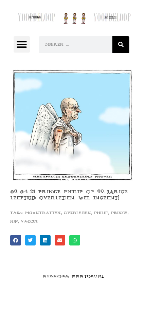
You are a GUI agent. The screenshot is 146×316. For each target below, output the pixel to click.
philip (101, 212)
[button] (22, 44)
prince (119, 212)
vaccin (29, 221)
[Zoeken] (120, 44)
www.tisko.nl (87, 276)
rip (14, 221)
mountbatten (43, 212)
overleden (77, 212)
